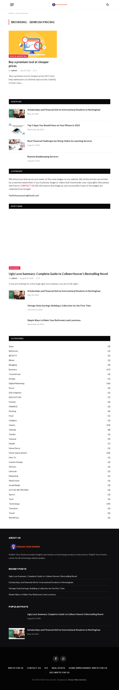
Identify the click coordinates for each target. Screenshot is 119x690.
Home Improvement (18, 453)
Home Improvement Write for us (88, 668)
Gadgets (13, 420)
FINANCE (13, 406)
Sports (12, 494)
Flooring (12, 411)
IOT (46, 668)
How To (12, 457)
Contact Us (34, 668)
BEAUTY (13, 355)
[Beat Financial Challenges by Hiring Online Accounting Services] (17, 144)
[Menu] (12, 4)
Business (13, 369)
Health (12, 443)
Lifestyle (13, 471)
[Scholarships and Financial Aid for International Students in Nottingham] (17, 113)
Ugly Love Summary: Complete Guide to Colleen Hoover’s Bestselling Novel (58, 273)
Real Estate (14, 480)
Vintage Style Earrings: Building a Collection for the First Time (59, 305)
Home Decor (14, 448)
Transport (13, 508)
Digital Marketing (18, 56)
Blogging (14, 268)
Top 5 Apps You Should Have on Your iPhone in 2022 (53, 125)
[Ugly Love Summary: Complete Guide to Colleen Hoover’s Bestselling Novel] (59, 241)
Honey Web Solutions (77, 680)
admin (14, 70)
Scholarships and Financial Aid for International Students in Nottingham (63, 109)
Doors (11, 388)
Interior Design (16, 462)
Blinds (11, 360)
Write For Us (15, 668)
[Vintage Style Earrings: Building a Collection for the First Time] (17, 309)
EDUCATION (15, 397)
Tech (11, 499)
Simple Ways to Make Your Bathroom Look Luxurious (54, 320)
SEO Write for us (59, 672)
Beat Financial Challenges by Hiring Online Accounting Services (59, 141)
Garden (12, 434)
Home (11, 13)
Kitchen (12, 466)
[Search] (107, 4)
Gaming (12, 429)
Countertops (15, 374)
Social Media (14, 485)
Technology (14, 503)
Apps (11, 346)
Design (12, 378)
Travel (12, 513)
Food (11, 416)
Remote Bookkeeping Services (42, 156)
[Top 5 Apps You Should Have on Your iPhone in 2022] (17, 129)
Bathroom (13, 351)
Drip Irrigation (15, 392)
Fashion (12, 402)
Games (12, 425)
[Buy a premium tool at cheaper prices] (33, 44)
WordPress (14, 517)
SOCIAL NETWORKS (19, 490)
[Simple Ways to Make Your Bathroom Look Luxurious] (17, 323)
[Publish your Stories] (59, 5)
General (12, 439)
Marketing (13, 476)
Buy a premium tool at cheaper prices (29, 64)
